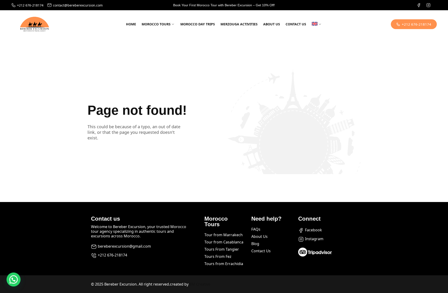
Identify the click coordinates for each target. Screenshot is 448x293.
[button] (14, 279)
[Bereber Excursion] (34, 24)
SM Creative (199, 284)
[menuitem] (317, 24)
